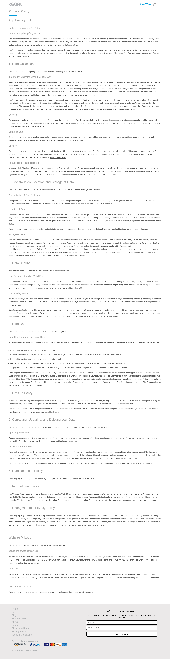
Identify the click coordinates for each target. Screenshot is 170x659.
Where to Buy (19, 618)
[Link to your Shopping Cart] (154, 4)
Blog (14, 615)
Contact (16, 625)
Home (15, 609)
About (15, 621)
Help (14, 612)
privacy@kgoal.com (58, 157)
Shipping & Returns (21, 628)
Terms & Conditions (22, 634)
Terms (20, 650)
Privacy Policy (19, 631)
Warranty (35, 650)
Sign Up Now (121, 634)
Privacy (28, 650)
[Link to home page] (15, 4)
